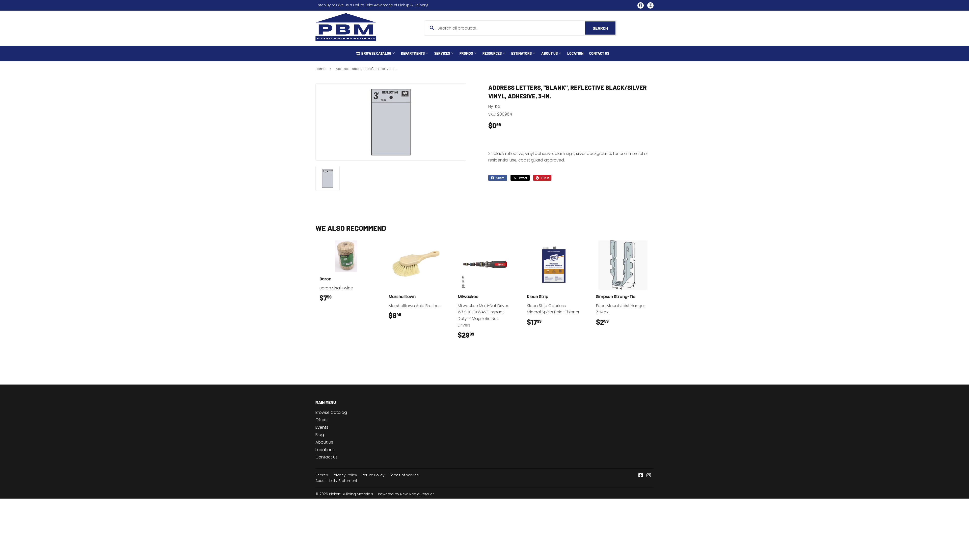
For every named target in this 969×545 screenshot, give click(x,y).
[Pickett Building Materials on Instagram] (649, 476)
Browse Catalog (376, 53)
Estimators (521, 53)
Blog (319, 435)
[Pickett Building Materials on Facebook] (640, 476)
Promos (467, 53)
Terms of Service (404, 475)
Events (321, 427)
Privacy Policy (345, 475)
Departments (413, 53)
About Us (549, 53)
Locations (325, 450)
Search (604, 28)
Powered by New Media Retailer (406, 494)
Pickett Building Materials (351, 494)
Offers (321, 420)
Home (320, 68)
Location (575, 53)
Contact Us (599, 53)
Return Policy (373, 475)
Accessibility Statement (336, 480)
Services (442, 53)
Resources (492, 53)
